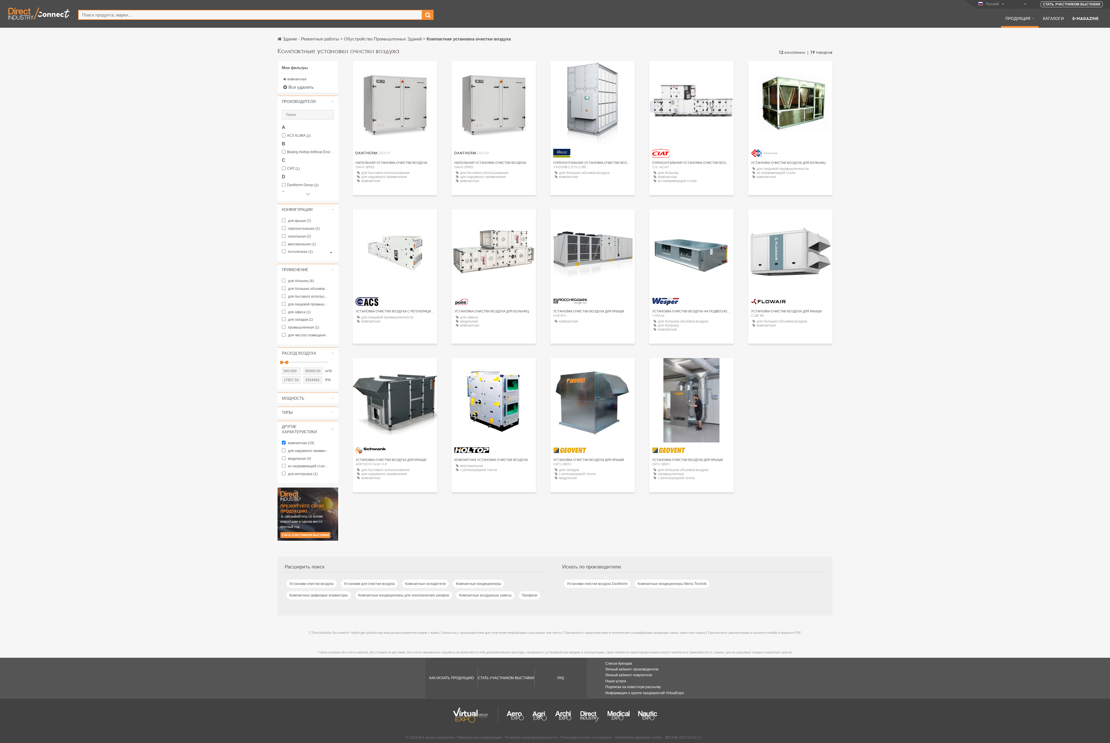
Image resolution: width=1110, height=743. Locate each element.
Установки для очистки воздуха (369, 584)
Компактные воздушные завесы (485, 595)
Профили (529, 595)
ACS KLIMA (299, 136)
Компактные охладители (425, 584)
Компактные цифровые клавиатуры (318, 595)
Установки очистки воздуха (311, 584)
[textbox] (250, 15)
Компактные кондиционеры (478, 584)
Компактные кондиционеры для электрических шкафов (403, 595)
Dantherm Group (303, 185)
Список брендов (618, 664)
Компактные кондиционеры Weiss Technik (672, 584)
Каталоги (1053, 18)
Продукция (1017, 18)
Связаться (691, 70)
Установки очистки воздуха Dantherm (597, 584)
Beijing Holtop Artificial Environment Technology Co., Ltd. (310, 152)
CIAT (293, 168)
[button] (308, 101)
